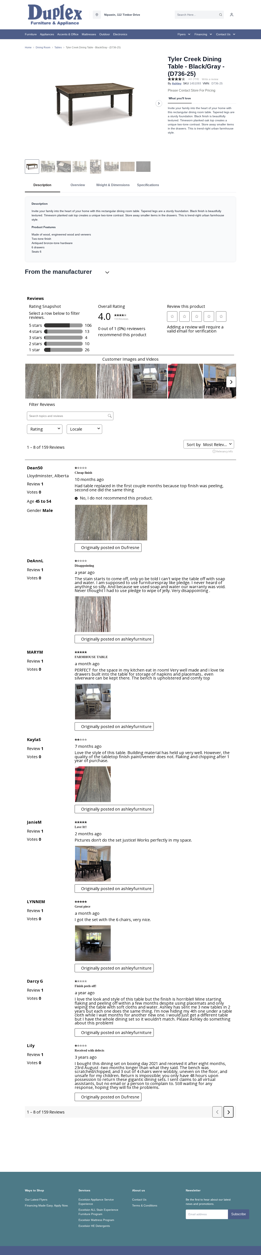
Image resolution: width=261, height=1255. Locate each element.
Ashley (176, 83)
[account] (232, 15)
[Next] (159, 103)
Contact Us (139, 1199)
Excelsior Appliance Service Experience (96, 1201)
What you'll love (180, 98)
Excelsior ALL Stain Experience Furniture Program (98, 1212)
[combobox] (199, 15)
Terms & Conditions (144, 1205)
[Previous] (30, 103)
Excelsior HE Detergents (94, 1225)
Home (28, 47)
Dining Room (43, 47)
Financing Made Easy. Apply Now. (46, 1205)
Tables (58, 47)
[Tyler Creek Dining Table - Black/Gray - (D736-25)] (95, 103)
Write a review (210, 79)
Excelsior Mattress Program (96, 1220)
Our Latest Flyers (36, 1199)
